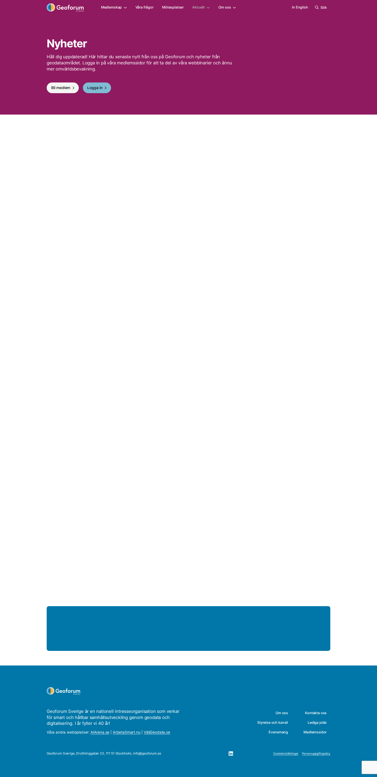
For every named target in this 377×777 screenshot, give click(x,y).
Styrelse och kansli (272, 722)
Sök (50, 178)
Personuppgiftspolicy (316, 753)
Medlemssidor (315, 732)
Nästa (238, 574)
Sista (256, 574)
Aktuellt (198, 7)
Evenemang (278, 732)
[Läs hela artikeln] (261, 260)
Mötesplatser (173, 7)
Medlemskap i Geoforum (287, 637)
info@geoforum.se (147, 753)
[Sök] (131, 187)
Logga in (95, 88)
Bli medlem (60, 88)
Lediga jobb (317, 722)
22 (209, 574)
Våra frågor (144, 7)
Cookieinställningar (285, 753)
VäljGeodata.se (157, 732)
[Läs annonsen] (115, 260)
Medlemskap (111, 7)
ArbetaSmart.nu (127, 732)
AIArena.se (100, 732)
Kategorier (153, 178)
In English (300, 7)
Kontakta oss (316, 713)
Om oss (224, 7)
